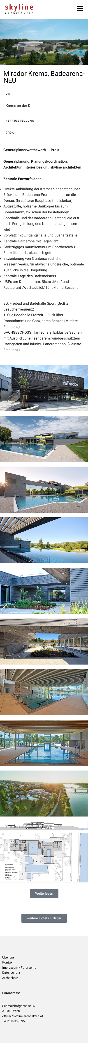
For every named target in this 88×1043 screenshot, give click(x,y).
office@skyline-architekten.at (22, 1016)
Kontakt (8, 962)
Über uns (8, 957)
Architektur (10, 978)
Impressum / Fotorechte (19, 967)
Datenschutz (11, 972)
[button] (44, 893)
